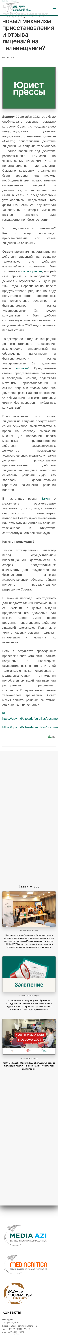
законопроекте (31, 271)
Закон (45, 498)
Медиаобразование (29, 930)
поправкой (22, 368)
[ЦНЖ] (17, 8)
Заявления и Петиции (29, 996)
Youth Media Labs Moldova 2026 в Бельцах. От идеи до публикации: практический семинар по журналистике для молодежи (29, 1066)
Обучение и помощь (29, 1058)
